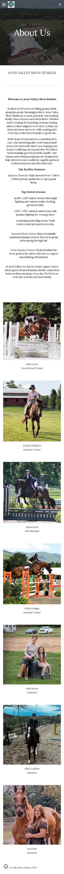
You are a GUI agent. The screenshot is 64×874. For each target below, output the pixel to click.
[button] (4, 4)
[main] (32, 32)
